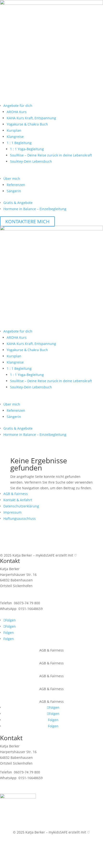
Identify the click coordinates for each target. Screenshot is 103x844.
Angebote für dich (17, 105)
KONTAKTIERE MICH (27, 221)
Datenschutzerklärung (21, 506)
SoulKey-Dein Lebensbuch (31, 161)
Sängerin (14, 191)
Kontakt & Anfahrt (17, 500)
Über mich (11, 178)
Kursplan (14, 130)
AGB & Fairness (15, 493)
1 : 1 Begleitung (19, 143)
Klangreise (15, 136)
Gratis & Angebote (18, 202)
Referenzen (16, 184)
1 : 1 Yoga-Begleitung (27, 149)
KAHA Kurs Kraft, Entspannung (31, 118)
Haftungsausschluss (19, 518)
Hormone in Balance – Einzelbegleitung (34, 209)
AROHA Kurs (17, 111)
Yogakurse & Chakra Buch (27, 124)
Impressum (12, 512)
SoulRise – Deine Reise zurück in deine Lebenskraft (51, 155)
